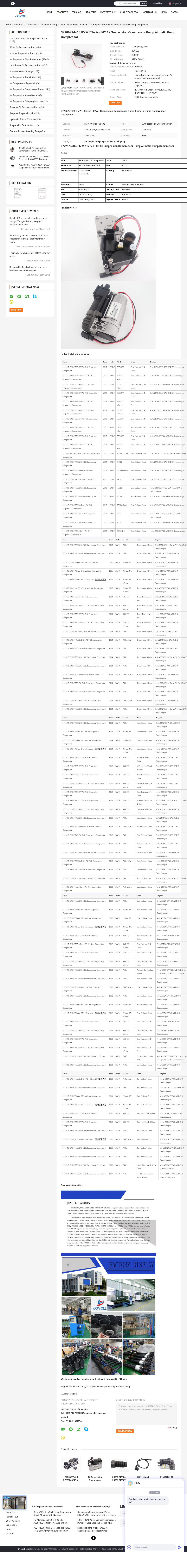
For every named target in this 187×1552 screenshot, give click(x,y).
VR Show (76, 12)
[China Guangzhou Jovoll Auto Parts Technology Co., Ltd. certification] (18, 193)
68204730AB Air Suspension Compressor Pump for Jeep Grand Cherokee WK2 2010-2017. (97, 1522)
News (164, 12)
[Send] (179, 1547)
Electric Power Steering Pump (25, 131)
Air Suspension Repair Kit (22, 77)
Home (49, 12)
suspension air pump (120, 1386)
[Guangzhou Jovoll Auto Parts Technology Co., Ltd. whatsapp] (21, 296)
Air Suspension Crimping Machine (26, 101)
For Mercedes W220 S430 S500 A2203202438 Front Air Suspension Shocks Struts (50, 1522)
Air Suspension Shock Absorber (25, 59)
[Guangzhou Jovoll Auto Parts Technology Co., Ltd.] (21, 13)
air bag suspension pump (98, 1386)
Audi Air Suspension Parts (22, 53)
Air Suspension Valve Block (23, 95)
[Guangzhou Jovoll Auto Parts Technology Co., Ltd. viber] (13, 302)
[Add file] (129, 1547)
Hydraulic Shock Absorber (22, 119)
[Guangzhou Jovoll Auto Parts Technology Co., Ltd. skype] (36, 296)
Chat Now (157, 3)
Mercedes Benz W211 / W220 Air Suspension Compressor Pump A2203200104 (92, 1530)
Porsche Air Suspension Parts (24, 107)
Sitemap (10, 1533)
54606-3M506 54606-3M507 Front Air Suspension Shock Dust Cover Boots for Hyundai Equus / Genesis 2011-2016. (119, 1479)
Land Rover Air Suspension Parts (26, 65)
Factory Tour (108, 12)
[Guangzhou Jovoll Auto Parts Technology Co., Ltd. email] (13, 296)
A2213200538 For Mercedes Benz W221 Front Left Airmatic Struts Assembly (52, 1529)
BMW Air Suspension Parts (23, 47)
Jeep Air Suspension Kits (22, 113)
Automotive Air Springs (21, 71)
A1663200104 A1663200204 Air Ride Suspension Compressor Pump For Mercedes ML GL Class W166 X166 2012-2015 (166, 1479)
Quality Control (129, 12)
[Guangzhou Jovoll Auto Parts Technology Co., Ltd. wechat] (28, 296)
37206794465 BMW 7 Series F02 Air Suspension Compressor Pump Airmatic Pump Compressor (82, 91)
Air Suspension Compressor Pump (41, 24)
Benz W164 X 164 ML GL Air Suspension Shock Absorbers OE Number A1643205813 (52, 1514)
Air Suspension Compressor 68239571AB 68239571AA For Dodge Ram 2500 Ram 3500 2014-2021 (95, 1479)
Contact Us (149, 12)
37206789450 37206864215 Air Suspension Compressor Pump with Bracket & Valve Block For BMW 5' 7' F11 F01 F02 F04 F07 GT (71, 1479)
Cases (174, 12)
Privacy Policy (23, 1549)
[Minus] (179, 1483)
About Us (91, 12)
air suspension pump (75, 1386)
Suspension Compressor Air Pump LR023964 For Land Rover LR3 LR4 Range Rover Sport (96, 1514)
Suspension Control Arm (21, 125)
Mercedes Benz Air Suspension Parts (28, 38)
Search (144, 3)
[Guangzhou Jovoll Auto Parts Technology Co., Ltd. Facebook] (12, 3)
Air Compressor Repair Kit (22, 83)
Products (62, 12)
